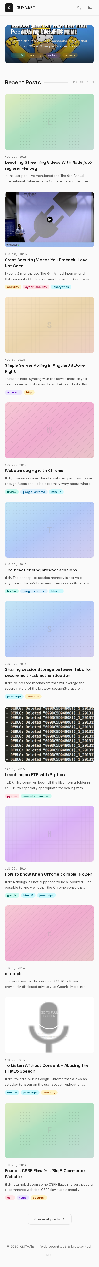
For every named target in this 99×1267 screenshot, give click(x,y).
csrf (10, 1198)
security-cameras (36, 796)
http (29, 392)
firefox (11, 492)
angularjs (13, 392)
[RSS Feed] (79, 8)
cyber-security (36, 287)
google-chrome (34, 492)
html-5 (56, 492)
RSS (49, 1255)
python (12, 796)
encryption (61, 287)
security (13, 287)
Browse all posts (47, 1219)
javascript (14, 696)
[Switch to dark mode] (90, 7)
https (23, 1198)
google (12, 895)
